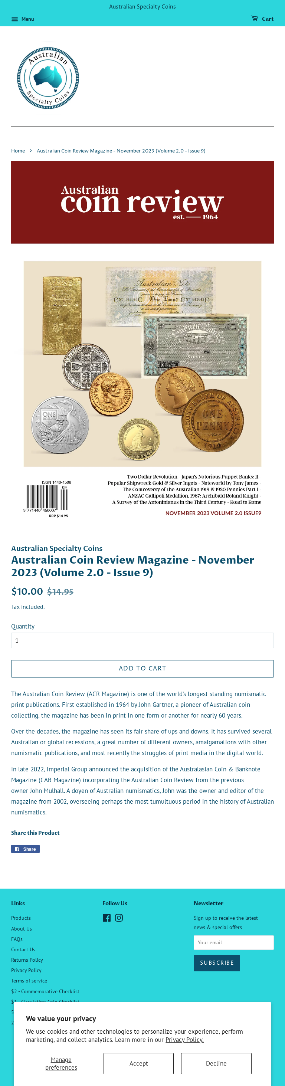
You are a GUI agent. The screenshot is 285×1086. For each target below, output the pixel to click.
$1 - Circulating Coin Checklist (45, 1001)
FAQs (17, 938)
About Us (21, 928)
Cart (267, 19)
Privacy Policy (26, 970)
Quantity (23, 626)
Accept (139, 1063)
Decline (216, 1063)
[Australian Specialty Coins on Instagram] (119, 919)
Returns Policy (27, 959)
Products (21, 917)
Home (18, 151)
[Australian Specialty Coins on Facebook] (106, 919)
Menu (27, 19)
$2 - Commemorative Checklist (45, 991)
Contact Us (23, 949)
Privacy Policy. (185, 1040)
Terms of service (29, 980)
